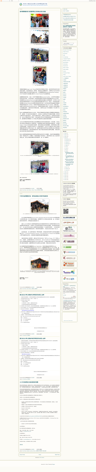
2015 (65, 176)
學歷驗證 (64, 88)
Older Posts (57, 454)
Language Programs (66, 58)
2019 (65, 137)
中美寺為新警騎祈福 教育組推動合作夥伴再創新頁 (34, 196)
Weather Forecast (66, 320)
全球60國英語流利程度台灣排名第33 (69, 300)
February (67, 168)
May (66, 149)
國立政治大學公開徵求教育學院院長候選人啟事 (32, 338)
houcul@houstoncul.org (27, 431)
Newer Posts (22, 454)
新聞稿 (33, 288)
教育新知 (64, 95)
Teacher (34, 450)
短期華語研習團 (66, 113)
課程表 (21, 444)
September (67, 143)
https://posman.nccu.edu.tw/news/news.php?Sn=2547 (31, 316)
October (66, 142)
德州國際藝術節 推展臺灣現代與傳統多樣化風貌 (33, 11)
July (66, 146)
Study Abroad (65, 65)
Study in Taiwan (66, 67)
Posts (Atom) (42, 457)
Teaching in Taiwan (66, 72)
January (66, 170)
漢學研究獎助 (65, 108)
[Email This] (37, 188)
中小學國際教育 (66, 78)
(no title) (64, 295)
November (67, 140)
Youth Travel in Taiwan (67, 76)
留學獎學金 (65, 111)
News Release (29, 288)
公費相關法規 (65, 85)
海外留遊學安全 (66, 106)
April (66, 151)
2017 (65, 173)
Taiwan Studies (65, 69)
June (66, 148)
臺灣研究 (64, 120)
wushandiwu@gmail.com (27, 439)
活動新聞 (35, 288)
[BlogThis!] (38, 188)
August (66, 145)
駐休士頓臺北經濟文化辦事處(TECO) (69, 18)
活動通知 (37, 450)
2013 (65, 179)
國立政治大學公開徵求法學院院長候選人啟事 (32, 295)
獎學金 (64, 109)
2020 (65, 136)
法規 (64, 101)
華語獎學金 (65, 127)
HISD (64, 55)
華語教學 (40, 450)
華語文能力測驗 (66, 125)
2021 (65, 134)
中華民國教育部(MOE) (67, 14)
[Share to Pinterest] (41, 188)
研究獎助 (64, 115)
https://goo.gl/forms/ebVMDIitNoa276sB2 (35, 416)
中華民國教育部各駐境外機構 (68, 19)
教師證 (64, 92)
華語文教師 (44, 450)
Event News (24, 288)
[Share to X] (39, 188)
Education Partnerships (67, 49)
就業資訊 (28, 335)
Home (40, 454)
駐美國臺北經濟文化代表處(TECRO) (69, 16)
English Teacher (66, 51)
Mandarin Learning (30, 450)
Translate (71, 44)
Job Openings (24, 335)
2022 (65, 133)
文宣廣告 (64, 97)
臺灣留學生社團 (66, 118)
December (67, 139)
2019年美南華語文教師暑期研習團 (29, 382)
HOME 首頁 (65, 9)
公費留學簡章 (65, 83)
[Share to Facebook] (40, 188)
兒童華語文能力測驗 (66, 81)
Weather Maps (70, 320)
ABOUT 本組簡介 (66, 10)
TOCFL (64, 74)
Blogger (53, 464)
